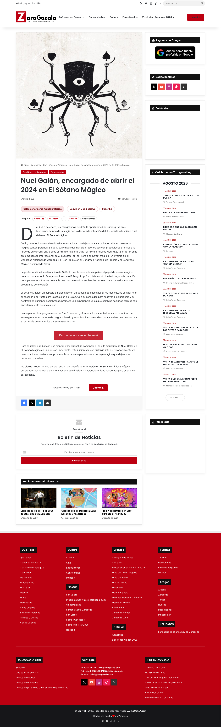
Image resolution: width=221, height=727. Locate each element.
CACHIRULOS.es (154, 692)
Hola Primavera (120, 592)
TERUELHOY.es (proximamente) (162, 677)
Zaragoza (163, 594)
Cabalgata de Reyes (122, 557)
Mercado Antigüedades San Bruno (180, 228)
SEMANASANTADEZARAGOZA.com (163, 682)
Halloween (117, 587)
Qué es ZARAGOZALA (27, 672)
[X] (32, 403)
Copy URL (98, 387)
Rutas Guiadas (27, 607)
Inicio (26, 165)
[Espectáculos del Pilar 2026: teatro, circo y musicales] (38, 498)
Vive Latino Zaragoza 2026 (157, 17)
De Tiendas (26, 577)
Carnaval (117, 562)
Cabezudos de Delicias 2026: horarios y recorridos (78, 512)
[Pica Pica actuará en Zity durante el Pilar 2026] (119, 498)
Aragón (162, 589)
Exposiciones (73, 567)
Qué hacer (36, 165)
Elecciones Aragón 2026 (125, 639)
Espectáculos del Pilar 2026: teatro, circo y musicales (37, 512)
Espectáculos (130, 17)
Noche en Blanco (121, 602)
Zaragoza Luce (120, 617)
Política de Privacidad (27, 682)
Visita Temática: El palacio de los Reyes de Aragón (180, 329)
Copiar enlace (88, 218)
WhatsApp (39, 218)
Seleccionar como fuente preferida (42, 208)
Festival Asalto (119, 582)
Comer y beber (97, 17)
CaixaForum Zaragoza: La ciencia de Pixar (178, 263)
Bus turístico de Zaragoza (179, 278)
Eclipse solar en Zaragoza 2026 (128, 567)
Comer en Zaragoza (30, 562)
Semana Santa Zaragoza (79, 609)
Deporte (24, 592)
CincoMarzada (73, 604)
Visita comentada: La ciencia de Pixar (180, 294)
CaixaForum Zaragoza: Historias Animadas (177, 312)
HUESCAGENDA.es (155, 672)
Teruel (161, 599)
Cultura (114, 17)
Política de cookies (25, 677)
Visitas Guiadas (28, 622)
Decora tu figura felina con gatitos (180, 346)
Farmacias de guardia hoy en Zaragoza (178, 632)
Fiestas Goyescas (75, 619)
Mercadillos (26, 602)
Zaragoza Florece (121, 612)
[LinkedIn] (39, 403)
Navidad (70, 629)
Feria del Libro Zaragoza (124, 572)
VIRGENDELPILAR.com (157, 687)
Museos (70, 577)
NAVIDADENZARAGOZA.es (159, 697)
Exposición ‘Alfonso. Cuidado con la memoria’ (181, 245)
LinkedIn (73, 218)
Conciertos (25, 572)
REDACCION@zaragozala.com (105, 667)
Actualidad (117, 634)
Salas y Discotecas (30, 612)
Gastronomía (164, 562)
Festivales (25, 587)
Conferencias (73, 572)
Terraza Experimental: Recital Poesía (181, 197)
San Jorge (71, 614)
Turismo (162, 557)
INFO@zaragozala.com (101, 674)
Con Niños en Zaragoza (55, 165)
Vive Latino (118, 607)
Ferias (23, 597)
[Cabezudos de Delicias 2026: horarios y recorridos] (79, 498)
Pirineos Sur (164, 614)
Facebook (53, 218)
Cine (68, 562)
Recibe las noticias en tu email (79, 335)
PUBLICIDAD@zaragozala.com (107, 671)
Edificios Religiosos (168, 567)
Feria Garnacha (120, 577)
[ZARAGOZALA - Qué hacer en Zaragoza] (36, 17)
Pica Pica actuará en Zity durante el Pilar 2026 (116, 512)
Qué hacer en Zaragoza (71, 17)
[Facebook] (24, 403)
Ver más (175, 397)
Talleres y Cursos (29, 617)
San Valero (71, 594)
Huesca (162, 604)
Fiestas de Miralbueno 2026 (179, 212)
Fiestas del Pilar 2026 (77, 624)
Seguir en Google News (82, 208)
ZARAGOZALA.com (155, 667)
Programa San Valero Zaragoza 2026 (86, 599)
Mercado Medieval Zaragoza (127, 597)
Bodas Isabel (164, 609)
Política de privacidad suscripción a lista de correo (42, 687)
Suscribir (195, 17)
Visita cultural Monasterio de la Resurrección (180, 380)
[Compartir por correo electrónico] (47, 403)
